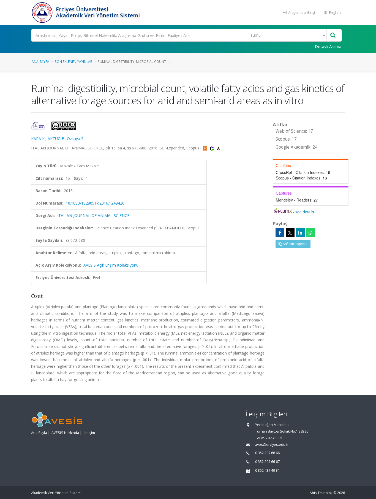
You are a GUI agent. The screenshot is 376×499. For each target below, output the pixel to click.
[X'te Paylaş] (290, 232)
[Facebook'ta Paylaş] (280, 232)
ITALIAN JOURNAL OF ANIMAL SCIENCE (93, 215)
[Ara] (333, 35)
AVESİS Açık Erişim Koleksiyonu (110, 265)
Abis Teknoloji (321, 492)
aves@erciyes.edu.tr (272, 444)
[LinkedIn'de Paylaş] (300, 232)
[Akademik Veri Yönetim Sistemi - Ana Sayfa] (43, 12)
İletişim (89, 432)
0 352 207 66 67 (267, 461)
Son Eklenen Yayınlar (73, 61)
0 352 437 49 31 (267, 470)
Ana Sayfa (40, 61)
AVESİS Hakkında (65, 432)
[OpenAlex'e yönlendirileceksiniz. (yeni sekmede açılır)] (218, 148)
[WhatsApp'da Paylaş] (310, 232)
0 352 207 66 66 (267, 452)
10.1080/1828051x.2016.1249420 (95, 203)
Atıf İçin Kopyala (294, 244)
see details (304, 211)
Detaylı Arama (328, 46)
